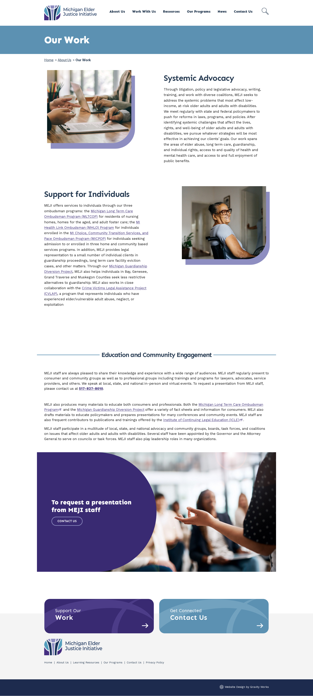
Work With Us (144, 11)
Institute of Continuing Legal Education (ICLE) (201, 420)
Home (48, 60)
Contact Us (243, 11)
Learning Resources (86, 662)
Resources (171, 11)
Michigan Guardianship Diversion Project (110, 409)
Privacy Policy (155, 662)
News (222, 11)
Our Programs (198, 11)
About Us (117, 11)
